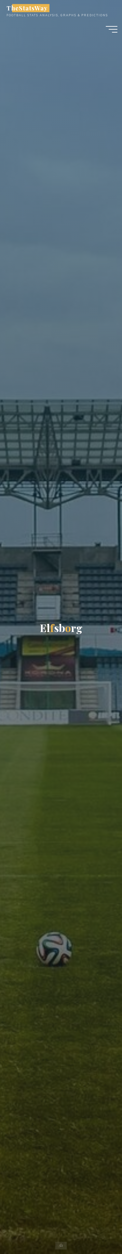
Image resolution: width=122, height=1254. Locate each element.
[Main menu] (111, 29)
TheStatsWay (27, 8)
